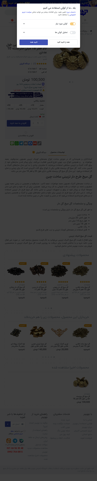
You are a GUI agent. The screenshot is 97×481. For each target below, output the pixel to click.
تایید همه (33, 42)
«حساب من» (71, 12)
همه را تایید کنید (63, 42)
